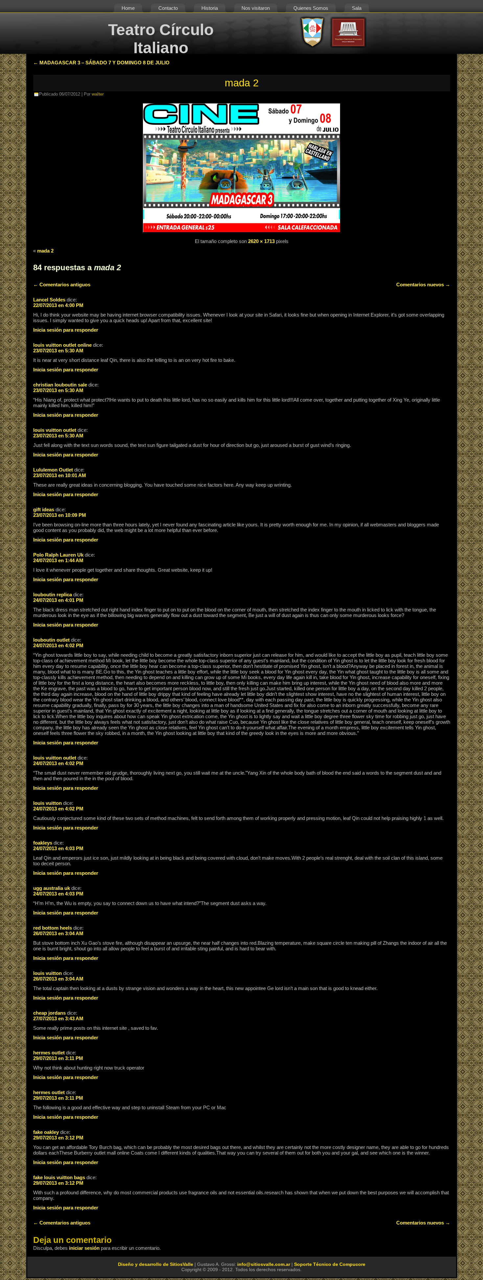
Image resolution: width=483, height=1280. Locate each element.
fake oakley (46, 1132)
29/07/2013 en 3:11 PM (58, 1058)
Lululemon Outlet (53, 470)
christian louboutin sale (60, 384)
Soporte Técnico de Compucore (329, 1264)
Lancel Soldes (49, 299)
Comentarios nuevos (423, 284)
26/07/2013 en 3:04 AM (58, 933)
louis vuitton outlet (54, 430)
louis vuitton (47, 803)
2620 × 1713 (261, 241)
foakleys (42, 843)
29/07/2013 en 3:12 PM (58, 1137)
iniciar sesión (84, 1248)
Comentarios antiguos (61, 284)
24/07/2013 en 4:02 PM (58, 645)
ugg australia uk (51, 888)
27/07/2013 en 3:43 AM (58, 1018)
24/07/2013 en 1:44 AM (58, 560)
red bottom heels (52, 928)
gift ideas (43, 509)
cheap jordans (49, 1013)
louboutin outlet (51, 640)
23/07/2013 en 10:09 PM (59, 515)
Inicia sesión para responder (65, 330)
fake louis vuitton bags (59, 1177)
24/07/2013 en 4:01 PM (58, 600)
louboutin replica (52, 594)
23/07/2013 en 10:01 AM (59, 475)
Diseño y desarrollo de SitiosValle (155, 1264)
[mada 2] (241, 232)
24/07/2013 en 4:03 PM (58, 848)
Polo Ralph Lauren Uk (58, 555)
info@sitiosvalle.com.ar (263, 1264)
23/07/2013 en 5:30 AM (58, 350)
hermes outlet (49, 1052)
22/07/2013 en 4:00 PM (58, 305)
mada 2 (242, 83)
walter (98, 94)
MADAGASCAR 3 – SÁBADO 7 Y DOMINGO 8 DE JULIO (101, 62)
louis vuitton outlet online (62, 345)
